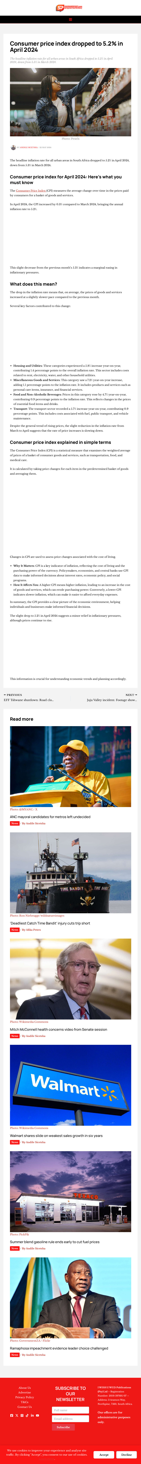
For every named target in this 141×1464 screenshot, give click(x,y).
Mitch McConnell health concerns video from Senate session (58, 1029)
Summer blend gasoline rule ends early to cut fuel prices (55, 1242)
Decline (126, 1454)
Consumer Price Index (31, 190)
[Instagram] (22, 1415)
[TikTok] (27, 1415)
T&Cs (24, 1402)
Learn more (46, 1458)
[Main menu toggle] (70, 19)
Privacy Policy (24, 1397)
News (14, 823)
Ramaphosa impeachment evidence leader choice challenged (59, 1348)
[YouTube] (37, 1415)
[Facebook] (11, 1415)
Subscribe (63, 1427)
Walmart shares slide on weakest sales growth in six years (56, 1135)
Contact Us (25, 1407)
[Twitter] (16, 1415)
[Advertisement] (70, 240)
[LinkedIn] (32, 1415)
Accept (104, 1454)
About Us (25, 1387)
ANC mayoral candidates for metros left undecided (50, 816)
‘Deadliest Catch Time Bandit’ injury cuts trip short (50, 923)
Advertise (24, 1392)
